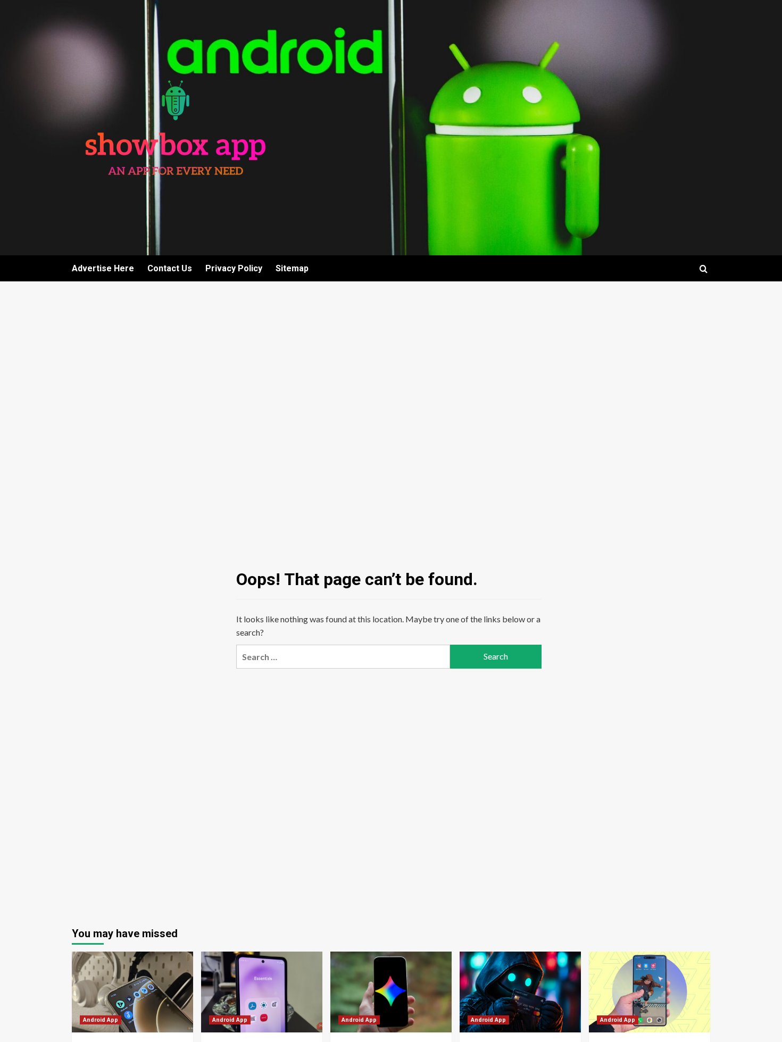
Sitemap (292, 268)
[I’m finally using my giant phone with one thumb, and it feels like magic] (649, 992)
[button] (703, 269)
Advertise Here (103, 268)
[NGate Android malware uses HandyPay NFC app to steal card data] (520, 992)
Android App (100, 1019)
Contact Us (169, 268)
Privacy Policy (233, 268)
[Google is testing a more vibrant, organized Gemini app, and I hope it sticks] (391, 992)
